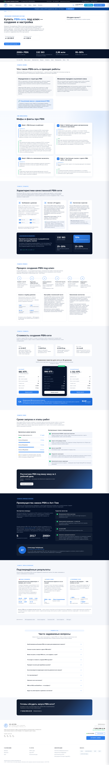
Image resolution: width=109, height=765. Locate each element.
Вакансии (6, 752)
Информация (18, 5)
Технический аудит (33, 754)
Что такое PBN (20, 59)
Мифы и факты (27, 59)
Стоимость (47, 59)
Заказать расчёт (28, 392)
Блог (25, 5)
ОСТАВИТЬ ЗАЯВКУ (96, 737)
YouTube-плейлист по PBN (29, 527)
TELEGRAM (100, 733)
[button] (63, 5)
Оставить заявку (98, 5)
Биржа (34, 5)
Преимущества (58, 59)
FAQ (68, 59)
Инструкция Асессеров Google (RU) (62, 756)
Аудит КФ (31, 752)
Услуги (10, 5)
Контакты (40, 5)
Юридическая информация (60, 752)
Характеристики (35, 59)
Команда (6, 750)
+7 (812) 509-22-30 (26, 711)
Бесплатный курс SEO (59, 754)
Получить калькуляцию (26, 483)
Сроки (52, 59)
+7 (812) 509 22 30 (99, 728)
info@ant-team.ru (86, 1)
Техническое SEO (51, 619)
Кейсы (30, 5)
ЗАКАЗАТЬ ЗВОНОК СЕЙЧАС (99, 730)
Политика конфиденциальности (61, 750)
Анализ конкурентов (41, 619)
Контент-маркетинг (60, 619)
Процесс (42, 59)
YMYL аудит (32, 750)
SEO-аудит (69, 619)
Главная (5, 11)
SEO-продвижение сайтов (30, 619)
